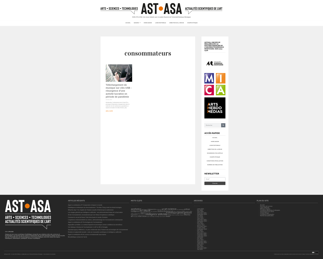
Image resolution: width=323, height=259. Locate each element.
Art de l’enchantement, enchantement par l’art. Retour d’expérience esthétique (91, 215)
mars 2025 (200, 218)
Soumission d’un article (215, 153)
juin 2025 (200, 215)
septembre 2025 (202, 214)
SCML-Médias (17, 254)
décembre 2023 (202, 226)
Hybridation (134, 215)
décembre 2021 (202, 241)
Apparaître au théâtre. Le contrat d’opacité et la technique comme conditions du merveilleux (95, 224)
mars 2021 (200, 246)
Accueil (127, 22)
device (138, 213)
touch (161, 216)
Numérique (177, 214)
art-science (170, 209)
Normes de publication (215, 164)
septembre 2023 (202, 229)
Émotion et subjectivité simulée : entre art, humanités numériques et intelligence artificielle (94, 232)
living (169, 215)
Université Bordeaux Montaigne (36, 254)
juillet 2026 (200, 209)
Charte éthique (192, 22)
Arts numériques (154, 211)
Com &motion (52, 254)
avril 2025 (200, 217)
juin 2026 (200, 210)
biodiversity (162, 211)
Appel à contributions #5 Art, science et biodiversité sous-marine (87, 234)
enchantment (159, 213)
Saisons (136, 22)
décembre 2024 (202, 219)
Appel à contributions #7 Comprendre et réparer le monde (85, 205)
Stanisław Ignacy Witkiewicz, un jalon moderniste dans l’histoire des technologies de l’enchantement (98, 229)
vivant (168, 216)
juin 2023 (200, 230)
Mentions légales (265, 209)
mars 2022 (200, 240)
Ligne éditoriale (160, 22)
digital (142, 213)
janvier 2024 (201, 225)
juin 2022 (200, 238)
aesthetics (136, 209)
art (163, 209)
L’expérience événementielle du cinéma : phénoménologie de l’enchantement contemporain (95, 219)
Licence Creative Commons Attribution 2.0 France (308, 254)
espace (164, 213)
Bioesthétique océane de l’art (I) (77, 237)
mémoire (173, 214)
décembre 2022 (202, 233)
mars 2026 (200, 211)
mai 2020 (200, 249)
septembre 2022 (202, 236)
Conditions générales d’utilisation (270, 210)
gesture (188, 212)
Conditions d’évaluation (215, 161)
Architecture (158, 209)
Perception (135, 216)
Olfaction (182, 214)
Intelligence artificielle (156, 214)
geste (180, 212)
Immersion (143, 214)
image (139, 214)
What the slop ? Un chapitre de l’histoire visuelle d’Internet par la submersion (91, 210)
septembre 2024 (202, 221)
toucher (163, 216)
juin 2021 (200, 245)
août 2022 (200, 237)
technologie (152, 216)
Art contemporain (180, 209)
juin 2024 (200, 222)
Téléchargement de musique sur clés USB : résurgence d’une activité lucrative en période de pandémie (119, 91)
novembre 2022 (202, 234)
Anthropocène (152, 209)
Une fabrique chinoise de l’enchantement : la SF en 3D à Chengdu (88, 227)
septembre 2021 (202, 242)
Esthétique (171, 212)
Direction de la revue (176, 22)
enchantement (154, 213)
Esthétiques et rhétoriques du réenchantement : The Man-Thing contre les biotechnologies (95, 207)
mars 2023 (200, 232)
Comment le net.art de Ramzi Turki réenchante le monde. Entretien (88, 217)
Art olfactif (144, 210)
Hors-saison (148, 22)
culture (132, 213)
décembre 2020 (202, 248)
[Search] (223, 125)
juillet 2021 (200, 244)
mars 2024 (200, 223)
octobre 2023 (201, 227)
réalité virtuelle (142, 216)
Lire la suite (109, 111)
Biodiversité (169, 211)
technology (157, 216)
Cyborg (135, 213)
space (148, 216)
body (175, 211)
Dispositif (148, 213)
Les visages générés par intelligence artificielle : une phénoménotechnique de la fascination (95, 212)
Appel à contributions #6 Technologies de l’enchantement (85, 222)
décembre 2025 (202, 213)
